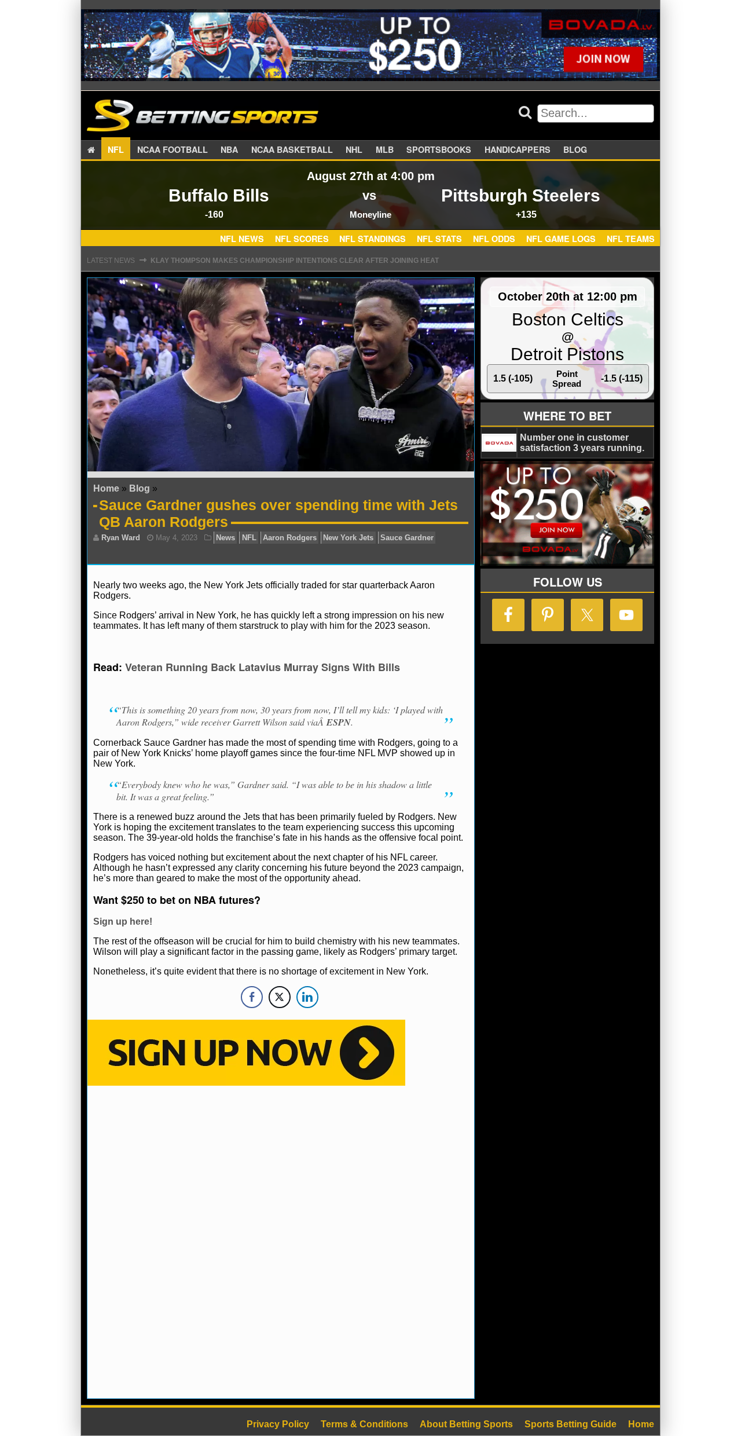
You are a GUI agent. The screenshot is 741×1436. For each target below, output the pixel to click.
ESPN (339, 722)
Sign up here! (122, 921)
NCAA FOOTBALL (172, 149)
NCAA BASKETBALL (292, 149)
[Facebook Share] (252, 997)
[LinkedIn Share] (307, 997)
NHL (354, 149)
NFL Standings (372, 239)
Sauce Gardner (407, 537)
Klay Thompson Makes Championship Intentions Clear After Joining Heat (295, 261)
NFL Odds (494, 239)
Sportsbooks (438, 149)
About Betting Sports (466, 1424)
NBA (229, 149)
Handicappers (518, 149)
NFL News (242, 239)
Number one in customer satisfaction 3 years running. (582, 443)
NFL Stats (439, 239)
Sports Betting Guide (570, 1424)
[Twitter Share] (280, 997)
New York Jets (348, 537)
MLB (385, 149)
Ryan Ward (120, 537)
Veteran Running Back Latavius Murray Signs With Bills (262, 667)
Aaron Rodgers (290, 537)
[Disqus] (280, 1241)
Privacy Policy (278, 1424)
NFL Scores (302, 239)
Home (106, 488)
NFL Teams (631, 239)
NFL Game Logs (561, 239)
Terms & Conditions (364, 1424)
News (225, 537)
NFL (116, 149)
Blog (575, 149)
